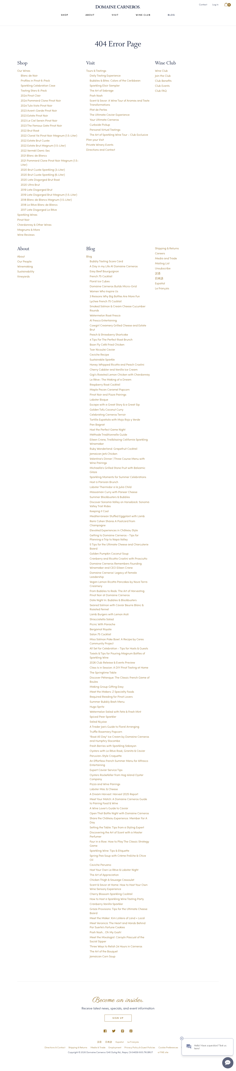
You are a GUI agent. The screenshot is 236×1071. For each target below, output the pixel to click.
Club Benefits (163, 81)
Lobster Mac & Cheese (104, 789)
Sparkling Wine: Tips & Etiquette (109, 851)
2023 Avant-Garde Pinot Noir (39, 110)
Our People (24, 261)
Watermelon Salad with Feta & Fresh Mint (115, 712)
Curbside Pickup (100, 125)
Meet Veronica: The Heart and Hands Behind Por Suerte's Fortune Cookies (117, 925)
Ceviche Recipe (99, 354)
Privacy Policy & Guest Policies (139, 1047)
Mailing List (162, 263)
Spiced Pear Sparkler (103, 717)
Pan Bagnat (97, 424)
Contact (203, 4)
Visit (115, 14)
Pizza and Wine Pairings (105, 784)
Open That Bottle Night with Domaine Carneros (119, 813)
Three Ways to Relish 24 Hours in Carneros (116, 946)
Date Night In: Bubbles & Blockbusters (113, 600)
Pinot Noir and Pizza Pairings (108, 394)
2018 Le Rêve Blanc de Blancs (39, 205)
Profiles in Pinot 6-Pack (35, 80)
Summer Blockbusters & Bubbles (110, 497)
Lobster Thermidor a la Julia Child (110, 487)
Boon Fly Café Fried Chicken (107, 344)
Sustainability (25, 271)
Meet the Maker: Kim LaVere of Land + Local (117, 918)
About (90, 14)
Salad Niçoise (98, 722)
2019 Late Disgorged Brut (36, 190)
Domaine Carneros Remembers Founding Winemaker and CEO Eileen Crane (116, 565)
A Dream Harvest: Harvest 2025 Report (114, 794)
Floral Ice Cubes (100, 281)
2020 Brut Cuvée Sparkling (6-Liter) (43, 175)
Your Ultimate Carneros (104, 120)
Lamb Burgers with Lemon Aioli (109, 614)
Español (160, 283)
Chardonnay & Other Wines (34, 225)
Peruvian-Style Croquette (106, 756)
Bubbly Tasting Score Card (106, 261)
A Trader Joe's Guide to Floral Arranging (114, 727)
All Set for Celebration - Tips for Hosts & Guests (119, 648)
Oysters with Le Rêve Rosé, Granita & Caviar (117, 751)
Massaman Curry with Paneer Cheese (113, 492)
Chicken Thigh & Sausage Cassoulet (112, 880)
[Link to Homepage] (118, 7)
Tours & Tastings (96, 71)
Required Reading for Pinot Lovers (111, 697)
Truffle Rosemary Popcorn (106, 732)
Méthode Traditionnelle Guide (108, 434)
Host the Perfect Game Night (107, 429)
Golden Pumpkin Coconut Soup (109, 553)
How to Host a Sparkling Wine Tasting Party (117, 899)
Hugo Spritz (97, 707)
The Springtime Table (103, 672)
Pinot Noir (23, 220)
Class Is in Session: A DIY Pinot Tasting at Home (119, 667)
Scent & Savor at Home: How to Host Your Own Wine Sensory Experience (119, 887)
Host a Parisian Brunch (104, 482)
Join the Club (163, 76)
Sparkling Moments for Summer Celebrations (118, 477)
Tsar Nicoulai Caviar (102, 349)
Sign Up (118, 1017)
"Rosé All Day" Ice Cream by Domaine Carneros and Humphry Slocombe (119, 739)
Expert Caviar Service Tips (106, 770)
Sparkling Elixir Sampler (105, 85)
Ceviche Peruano (100, 865)
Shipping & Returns (167, 248)
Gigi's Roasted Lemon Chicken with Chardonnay (120, 374)
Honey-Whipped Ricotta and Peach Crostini (117, 364)
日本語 (159, 278)
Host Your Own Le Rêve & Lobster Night (114, 870)
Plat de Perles (98, 110)
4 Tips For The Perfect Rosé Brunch (111, 339)
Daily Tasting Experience (105, 75)
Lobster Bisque (99, 399)
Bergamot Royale (101, 629)
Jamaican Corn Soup (102, 956)
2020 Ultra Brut (30, 185)
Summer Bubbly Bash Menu (107, 702)
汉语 (158, 273)
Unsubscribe (163, 268)
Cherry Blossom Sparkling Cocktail (111, 894)
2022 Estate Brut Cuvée (35, 140)
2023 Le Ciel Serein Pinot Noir (39, 120)
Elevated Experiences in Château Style (114, 530)
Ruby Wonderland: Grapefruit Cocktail (113, 449)
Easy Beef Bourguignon (104, 271)
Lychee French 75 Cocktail (106, 301)
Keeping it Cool (99, 511)
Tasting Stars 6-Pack (34, 90)
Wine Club (143, 14)
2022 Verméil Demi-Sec (35, 150)
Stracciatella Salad (102, 619)
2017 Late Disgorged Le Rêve (39, 210)
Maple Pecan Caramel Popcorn (110, 389)
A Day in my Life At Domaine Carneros (114, 266)
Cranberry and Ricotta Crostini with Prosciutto (118, 558)
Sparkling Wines (27, 215)
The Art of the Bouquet (104, 951)
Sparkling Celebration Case (38, 85)
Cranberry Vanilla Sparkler (106, 904)
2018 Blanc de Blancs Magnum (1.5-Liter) (46, 200)
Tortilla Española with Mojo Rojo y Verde (115, 419)
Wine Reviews (26, 235)
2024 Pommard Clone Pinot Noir (41, 100)
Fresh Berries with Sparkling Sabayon (113, 746)
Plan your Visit (95, 140)
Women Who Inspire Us (104, 291)
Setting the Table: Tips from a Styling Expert (117, 827)
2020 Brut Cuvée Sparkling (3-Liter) (43, 170)
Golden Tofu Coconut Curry (106, 409)
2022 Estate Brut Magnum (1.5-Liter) (43, 145)
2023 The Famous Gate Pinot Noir (41, 125)
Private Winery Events (99, 145)
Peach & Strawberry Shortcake (109, 334)
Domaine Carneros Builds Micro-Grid (113, 286)
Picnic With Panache (102, 624)
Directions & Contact (55, 1047)
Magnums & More (28, 230)
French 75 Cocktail (101, 276)
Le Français (162, 288)
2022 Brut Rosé (30, 130)
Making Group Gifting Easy (107, 687)
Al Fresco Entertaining (103, 320)
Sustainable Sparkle (102, 359)
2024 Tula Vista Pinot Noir (36, 105)
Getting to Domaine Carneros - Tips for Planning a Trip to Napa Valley (114, 537)
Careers (160, 253)
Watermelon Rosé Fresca (105, 315)
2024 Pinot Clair (31, 95)
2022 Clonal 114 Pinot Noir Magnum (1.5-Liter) (49, 135)
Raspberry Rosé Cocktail (105, 384)
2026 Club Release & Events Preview (112, 662)
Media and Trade (166, 258)
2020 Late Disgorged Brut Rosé (40, 180)
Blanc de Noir (29, 75)
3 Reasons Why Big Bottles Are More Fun (115, 296)
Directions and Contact (100, 150)
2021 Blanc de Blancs (34, 155)
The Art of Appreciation (104, 875)
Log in (215, 4)
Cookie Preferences (168, 1047)
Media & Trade (98, 1047)
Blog (171, 14)
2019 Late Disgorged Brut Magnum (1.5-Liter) (49, 195)
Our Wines (23, 71)
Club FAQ (161, 91)
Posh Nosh (96, 95)
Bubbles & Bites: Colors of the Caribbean (115, 80)
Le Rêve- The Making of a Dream (110, 379)
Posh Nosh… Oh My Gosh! (105, 932)
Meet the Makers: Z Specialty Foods (112, 692)
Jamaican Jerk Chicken (103, 454)
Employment (114, 1047)
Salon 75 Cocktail (100, 634)
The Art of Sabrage (102, 90)
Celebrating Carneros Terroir (108, 414)
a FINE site (163, 1052)
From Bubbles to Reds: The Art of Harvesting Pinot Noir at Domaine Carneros (117, 593)
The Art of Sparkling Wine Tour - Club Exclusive (119, 135)
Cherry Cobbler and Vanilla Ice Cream (114, 369)
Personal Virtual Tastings (105, 130)
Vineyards (23, 276)
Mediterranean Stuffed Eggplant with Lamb (117, 516)
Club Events (162, 86)
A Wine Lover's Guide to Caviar (109, 808)
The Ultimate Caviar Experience (110, 115)
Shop (64, 14)
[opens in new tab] (105, 1031)
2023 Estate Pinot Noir (34, 115)
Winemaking (25, 266)
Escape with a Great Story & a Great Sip (115, 404)
